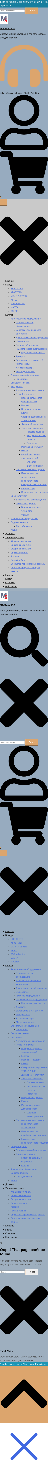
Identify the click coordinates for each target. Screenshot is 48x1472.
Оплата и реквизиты (21, 545)
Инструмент (17, 386)
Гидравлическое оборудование (31, 349)
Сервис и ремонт (19, 552)
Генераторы (22, 379)
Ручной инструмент (25, 394)
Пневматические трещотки (34, 492)
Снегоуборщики (24, 526)
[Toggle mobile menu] (3, 202)
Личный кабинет (19, 560)
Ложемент (32, 443)
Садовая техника (19, 522)
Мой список (11, 586)
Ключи (24, 413)
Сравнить (10, 582)
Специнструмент (19, 496)
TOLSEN (15, 311)
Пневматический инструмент (30, 469)
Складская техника (20, 383)
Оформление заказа (21, 549)
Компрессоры (23, 364)
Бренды (9, 285)
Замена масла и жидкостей (29, 360)
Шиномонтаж (22, 341)
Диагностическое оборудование (32, 337)
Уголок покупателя (14, 537)
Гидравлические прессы (33, 352)
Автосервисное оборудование (26, 319)
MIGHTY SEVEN (19, 296)
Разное (24, 451)
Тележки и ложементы (32, 428)
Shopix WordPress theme (35, 1364)
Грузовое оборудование (28, 345)
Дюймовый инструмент (32, 424)
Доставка (10, 533)
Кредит (8, 579)
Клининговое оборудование (24, 518)
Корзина (15, 556)
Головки (25, 405)
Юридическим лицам (21, 541)
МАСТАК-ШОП (7, 28)
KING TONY (16, 292)
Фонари (25, 515)
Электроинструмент (26, 503)
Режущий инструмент (32, 447)
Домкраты (21, 356)
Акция (14, 530)
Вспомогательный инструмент (31, 500)
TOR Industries (18, 303)
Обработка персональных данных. (28, 564)
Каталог (9, 315)
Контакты (10, 575)
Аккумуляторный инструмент (30, 390)
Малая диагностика (25, 371)
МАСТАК (15, 307)
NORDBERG (17, 288)
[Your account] (24, 149)
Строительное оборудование (25, 375)
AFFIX (14, 300)
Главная (9, 281)
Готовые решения (36, 432)
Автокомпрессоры (25, 368)
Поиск (32, 11)
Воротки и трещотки (31, 409)
